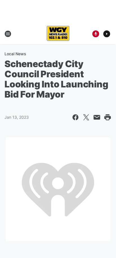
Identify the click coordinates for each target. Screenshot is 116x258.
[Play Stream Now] (106, 33)
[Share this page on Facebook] (75, 117)
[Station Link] (58, 34)
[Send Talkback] (95, 33)
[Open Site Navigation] (8, 33)
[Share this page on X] (86, 117)
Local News (15, 53)
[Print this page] (107, 117)
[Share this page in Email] (97, 117)
